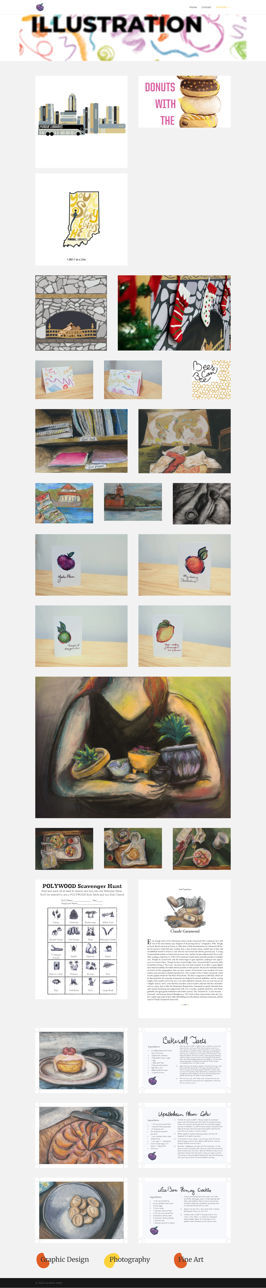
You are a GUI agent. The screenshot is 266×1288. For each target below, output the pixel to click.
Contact (206, 7)
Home (193, 7)
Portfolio (221, 7)
